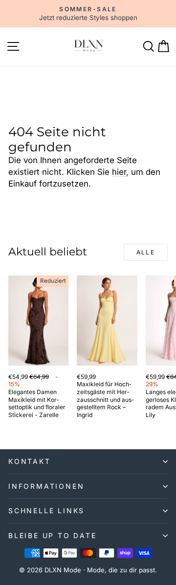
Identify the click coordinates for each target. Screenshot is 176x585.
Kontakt (29, 461)
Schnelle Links (46, 510)
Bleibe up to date (52, 535)
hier (119, 172)
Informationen (46, 486)
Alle (145, 252)
